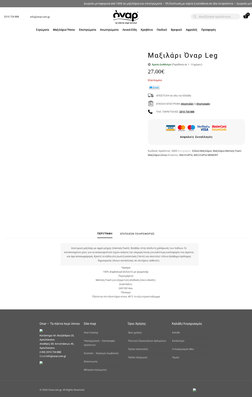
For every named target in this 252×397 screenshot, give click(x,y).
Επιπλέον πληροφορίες (137, 233)
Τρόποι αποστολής (138, 349)
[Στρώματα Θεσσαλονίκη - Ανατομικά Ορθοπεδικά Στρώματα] (126, 23)
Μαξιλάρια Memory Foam (227, 150)
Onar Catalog (91, 332)
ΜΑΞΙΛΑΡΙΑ (186, 155)
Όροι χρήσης (135, 332)
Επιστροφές (203, 103)
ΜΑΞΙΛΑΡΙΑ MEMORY (206, 155)
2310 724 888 (186, 111)
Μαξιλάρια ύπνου (157, 155)
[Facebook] (201, 389)
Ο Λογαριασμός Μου (183, 349)
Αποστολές (187, 103)
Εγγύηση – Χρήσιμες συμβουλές (101, 353)
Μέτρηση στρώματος (95, 369)
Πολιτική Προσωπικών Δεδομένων (147, 341)
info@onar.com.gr (56, 356)
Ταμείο (175, 357)
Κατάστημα (178, 341)
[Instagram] (206, 389)
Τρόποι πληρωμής (137, 357)
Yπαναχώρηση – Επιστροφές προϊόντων (99, 343)
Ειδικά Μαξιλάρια (202, 150)
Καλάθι (176, 332)
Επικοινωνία (90, 361)
